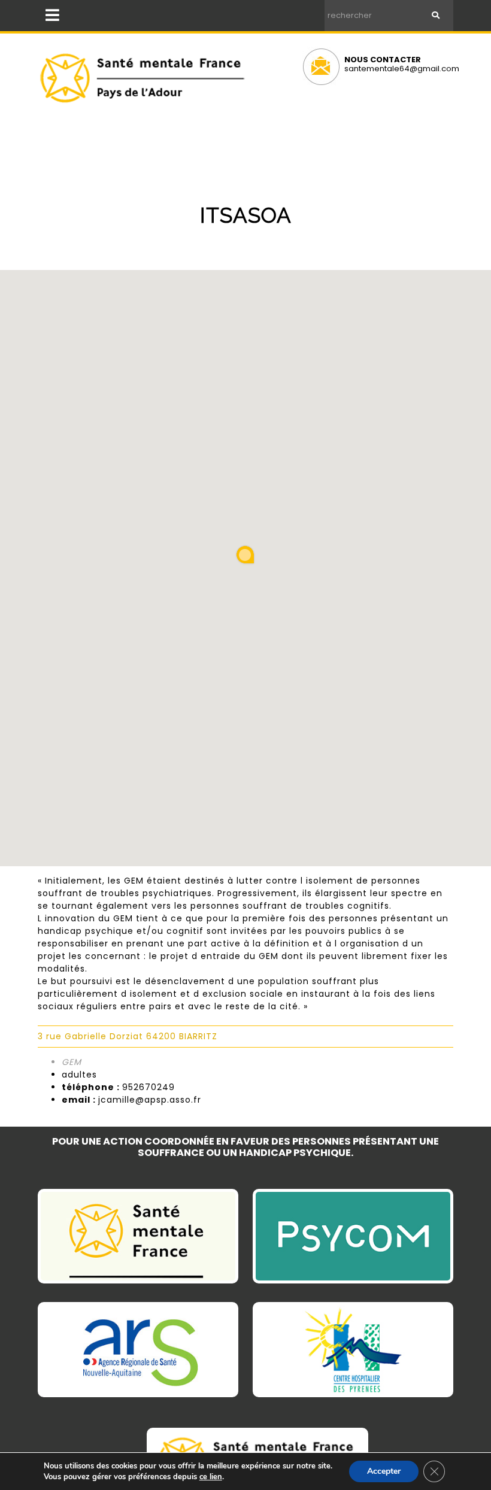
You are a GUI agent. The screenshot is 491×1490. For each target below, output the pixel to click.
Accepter (384, 1471)
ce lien (210, 1476)
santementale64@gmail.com (401, 68)
